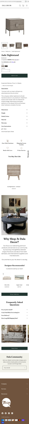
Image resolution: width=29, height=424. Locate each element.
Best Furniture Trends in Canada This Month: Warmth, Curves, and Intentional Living (13, 335)
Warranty (4, 123)
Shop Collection (14, 294)
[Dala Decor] (6, 5)
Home (2, 51)
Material (3, 119)
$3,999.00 (7, 286)
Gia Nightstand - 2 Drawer (13, 186)
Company (4, 384)
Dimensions (4, 109)
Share (5, 129)
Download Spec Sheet (7, 131)
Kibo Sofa (7, 285)
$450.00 (14, 188)
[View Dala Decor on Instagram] (9, 413)
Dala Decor (7, 417)
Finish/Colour (5, 116)
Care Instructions (6, 126)
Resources (4, 394)
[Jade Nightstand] (4, 45)
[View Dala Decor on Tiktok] (12, 413)
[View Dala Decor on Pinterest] (6, 413)
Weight (3, 113)
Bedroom (8, 51)
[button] (14, 59)
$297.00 (19, 286)
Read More (14, 348)
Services (3, 389)
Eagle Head (19, 285)
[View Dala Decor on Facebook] (2, 413)
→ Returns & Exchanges (7, 85)
